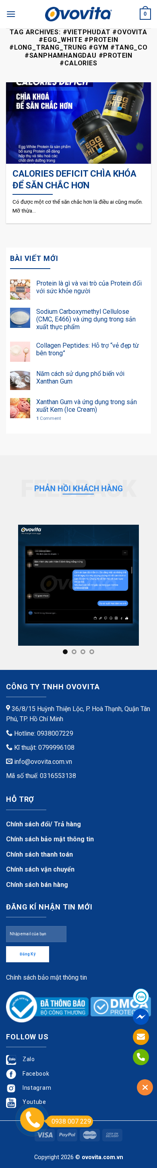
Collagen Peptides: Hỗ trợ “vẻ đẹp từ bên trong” (87, 349)
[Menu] (11, 14)
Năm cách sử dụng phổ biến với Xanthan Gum (80, 377)
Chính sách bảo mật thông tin (50, 839)
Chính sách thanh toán (39, 854)
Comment (48, 418)
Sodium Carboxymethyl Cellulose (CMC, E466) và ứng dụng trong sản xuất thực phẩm (86, 319)
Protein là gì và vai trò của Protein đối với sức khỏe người (89, 287)
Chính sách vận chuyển (40, 869)
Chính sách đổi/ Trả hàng (43, 824)
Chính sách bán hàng (37, 885)
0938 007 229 (71, 1121)
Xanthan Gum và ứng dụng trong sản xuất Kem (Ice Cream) (86, 405)
